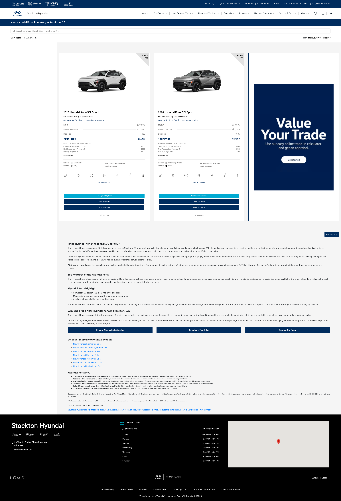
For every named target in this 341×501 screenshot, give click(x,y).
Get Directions (21, 449)
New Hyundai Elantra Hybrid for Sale (90, 347)
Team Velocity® (158, 496)
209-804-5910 (131, 429)
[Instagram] (15, 477)
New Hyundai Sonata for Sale (87, 351)
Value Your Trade (104, 207)
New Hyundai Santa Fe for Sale (87, 362)
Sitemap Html (159, 489)
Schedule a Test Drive (199, 330)
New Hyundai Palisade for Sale (87, 366)
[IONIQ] (44, 434)
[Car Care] (17, 434)
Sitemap (143, 489)
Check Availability (104, 202)
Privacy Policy (107, 489)
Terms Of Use (126, 489)
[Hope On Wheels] (57, 434)
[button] (278, 441)
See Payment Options (104, 196)
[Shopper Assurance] (30, 434)
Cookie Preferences (231, 489)
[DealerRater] (23, 477)
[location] (274, 4)
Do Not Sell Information (204, 489)
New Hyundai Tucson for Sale (87, 359)
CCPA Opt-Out (179, 489)
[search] (331, 13)
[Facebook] (11, 477)
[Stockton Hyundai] (33, 13)
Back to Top (331, 234)
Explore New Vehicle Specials (110, 330)
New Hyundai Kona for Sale (86, 355)
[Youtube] (19, 477)
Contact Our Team (287, 330)
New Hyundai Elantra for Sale (87, 344)
